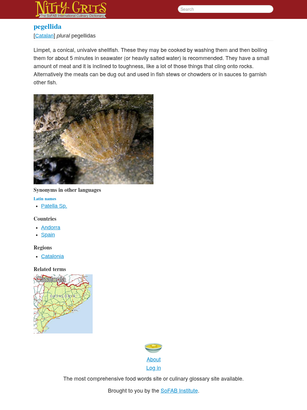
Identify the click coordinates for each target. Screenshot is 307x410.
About (154, 359)
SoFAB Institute (179, 390)
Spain (48, 235)
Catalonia (52, 256)
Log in (153, 367)
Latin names (45, 198)
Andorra (50, 228)
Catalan (44, 36)
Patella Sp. (54, 206)
